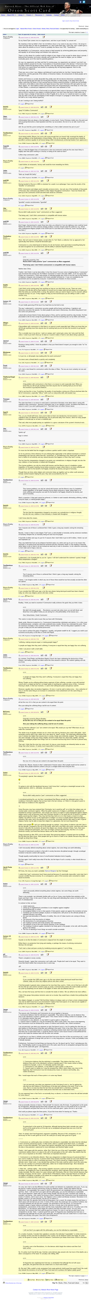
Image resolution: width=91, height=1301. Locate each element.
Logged (22, 104)
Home (3, 15)
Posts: (22, 113)
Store (63, 15)
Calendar (49, 15)
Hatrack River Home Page (49, 1290)
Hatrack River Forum (26, 28)
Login (17, 28)
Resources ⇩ (39, 15)
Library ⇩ (21, 15)
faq (71, 20)
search (67, 20)
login (63, 20)
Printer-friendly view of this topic (13, 1283)
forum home (76, 20)
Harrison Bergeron (50, 871)
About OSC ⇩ (11, 15)
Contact (56, 15)
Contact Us (36, 1290)
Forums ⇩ (30, 15)
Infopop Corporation (49, 1297)
